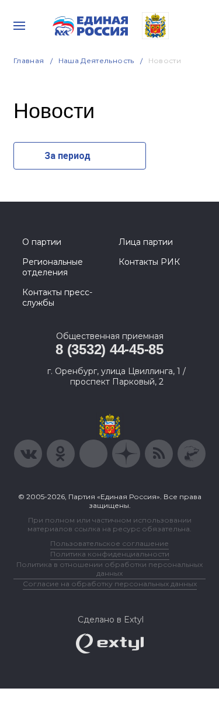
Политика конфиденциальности (109, 553)
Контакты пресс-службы (57, 297)
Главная (28, 60)
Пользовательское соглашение (109, 543)
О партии (41, 242)
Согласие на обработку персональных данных (110, 583)
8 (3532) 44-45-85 (109, 349)
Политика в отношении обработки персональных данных (109, 568)
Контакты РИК (149, 262)
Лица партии (146, 242)
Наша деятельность (96, 60)
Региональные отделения (52, 267)
